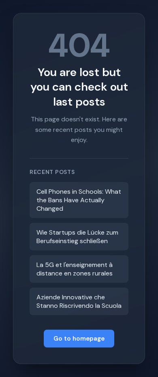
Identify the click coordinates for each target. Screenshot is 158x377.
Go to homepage (79, 339)
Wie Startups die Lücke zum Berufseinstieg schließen (77, 236)
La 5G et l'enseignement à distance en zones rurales (74, 269)
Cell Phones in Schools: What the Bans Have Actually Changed (78, 200)
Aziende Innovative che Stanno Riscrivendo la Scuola (79, 301)
